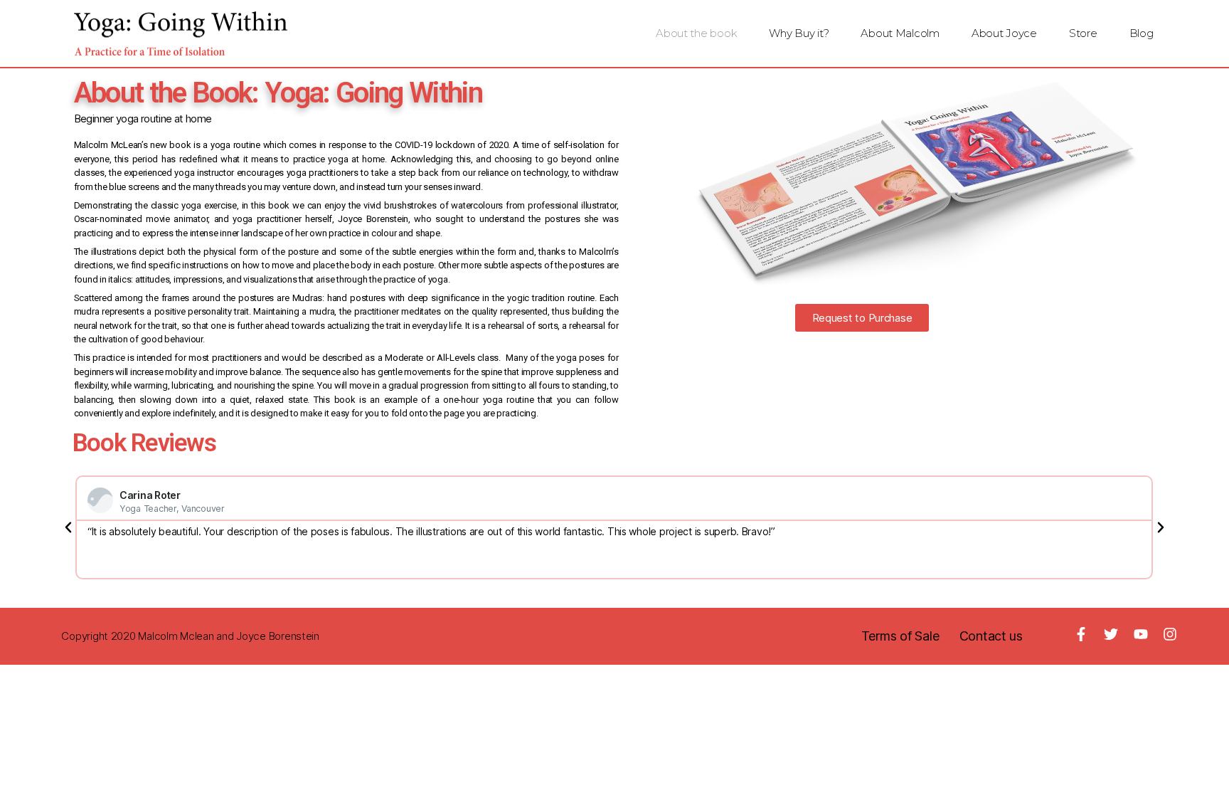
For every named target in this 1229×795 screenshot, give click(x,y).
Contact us (991, 635)
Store (1083, 33)
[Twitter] (1111, 634)
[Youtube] (1141, 634)
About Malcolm (900, 33)
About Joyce (1004, 33)
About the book (696, 33)
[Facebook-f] (1081, 634)
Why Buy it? (799, 33)
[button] (862, 318)
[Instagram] (1170, 634)
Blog (1141, 33)
